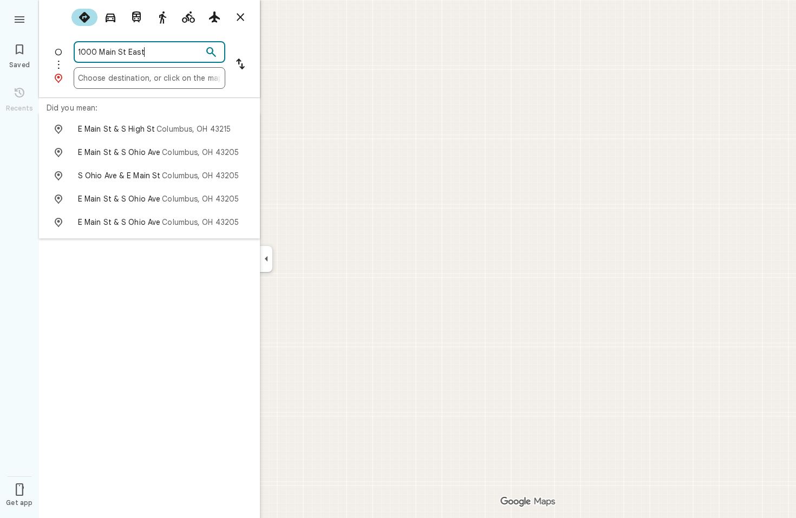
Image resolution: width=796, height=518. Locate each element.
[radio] (84, 17)
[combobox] (140, 52)
